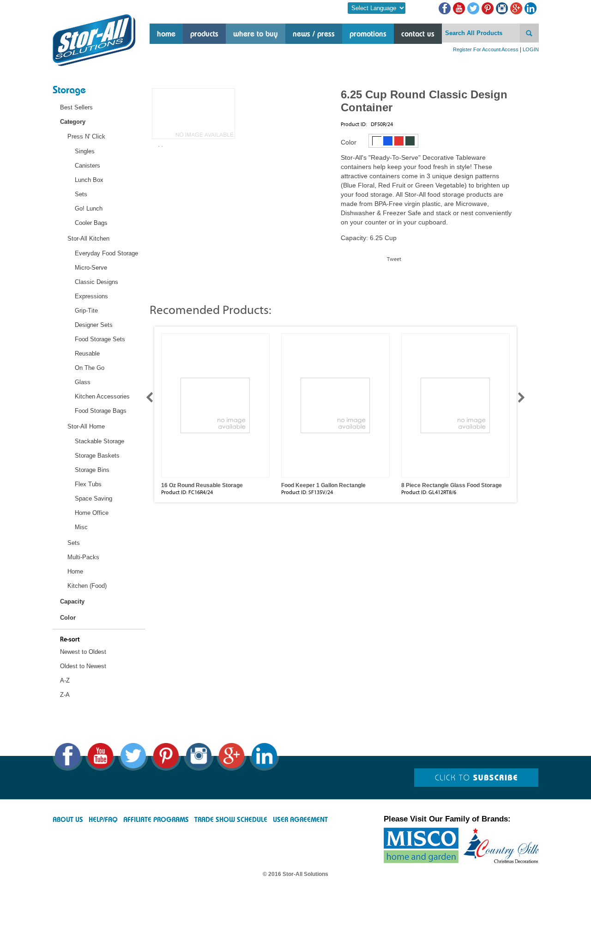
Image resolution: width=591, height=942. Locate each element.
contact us (417, 33)
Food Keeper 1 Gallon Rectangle (323, 485)
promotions (368, 33)
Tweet (394, 259)
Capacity (72, 601)
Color (68, 617)
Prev (153, 397)
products (204, 33)
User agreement (300, 819)
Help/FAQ (103, 819)
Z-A (65, 694)
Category (72, 121)
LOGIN (531, 49)
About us (68, 819)
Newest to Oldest (83, 651)
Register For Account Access (486, 49)
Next (517, 397)
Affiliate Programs (156, 819)
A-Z (65, 680)
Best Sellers (76, 107)
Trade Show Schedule (230, 819)
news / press (314, 33)
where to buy (255, 33)
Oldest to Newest (83, 666)
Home (166, 33)
